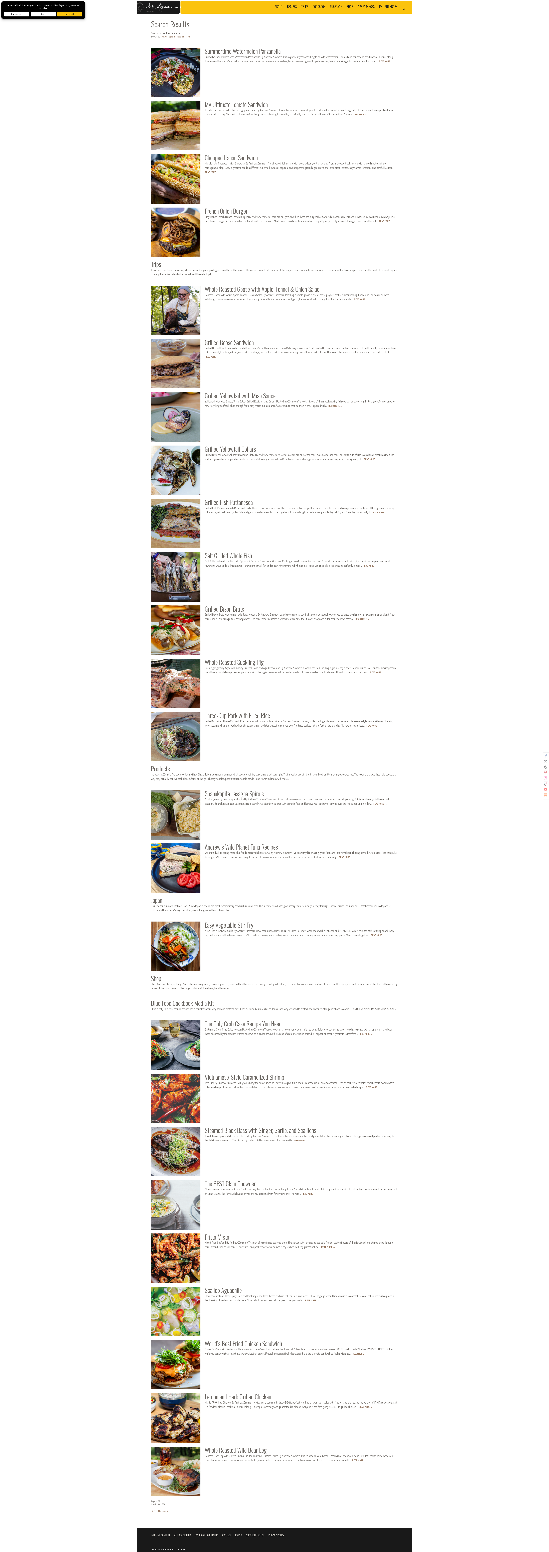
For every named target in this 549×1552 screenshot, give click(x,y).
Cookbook (319, 6)
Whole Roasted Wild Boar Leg (236, 1450)
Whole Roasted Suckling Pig (234, 662)
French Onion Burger (226, 211)
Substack (336, 6)
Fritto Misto (217, 1236)
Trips (304, 6)
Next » (165, 1511)
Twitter (545, 761)
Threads (545, 767)
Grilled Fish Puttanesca (229, 502)
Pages (170, 36)
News (164, 36)
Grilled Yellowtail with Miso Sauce (240, 395)
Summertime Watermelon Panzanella (243, 51)
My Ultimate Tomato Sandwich (236, 104)
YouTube (545, 789)
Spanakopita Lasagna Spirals (234, 793)
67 (159, 1511)
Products (160, 768)
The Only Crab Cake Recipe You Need (243, 1023)
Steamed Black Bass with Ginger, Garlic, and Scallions (260, 1130)
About (279, 6)
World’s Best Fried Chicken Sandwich (243, 1343)
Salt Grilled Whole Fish (228, 555)
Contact (226, 1535)
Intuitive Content (160, 1535)
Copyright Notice (255, 1535)
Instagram (545, 778)
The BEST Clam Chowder (230, 1183)
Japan (156, 900)
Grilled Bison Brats (224, 608)
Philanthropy (388, 6)
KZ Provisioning (182, 1535)
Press (238, 1535)
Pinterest (545, 772)
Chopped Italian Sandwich (231, 157)
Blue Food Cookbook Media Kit (182, 1003)
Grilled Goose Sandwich (229, 342)
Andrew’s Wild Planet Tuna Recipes (241, 846)
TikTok (545, 784)
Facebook (545, 756)
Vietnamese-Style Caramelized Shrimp (244, 1077)
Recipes (292, 6)
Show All (186, 36)
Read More (386, 61)
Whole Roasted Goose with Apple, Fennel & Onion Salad (262, 289)
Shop (350, 6)
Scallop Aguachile (223, 1290)
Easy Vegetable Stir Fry (229, 925)
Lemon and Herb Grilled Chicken (238, 1396)
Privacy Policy (276, 1535)
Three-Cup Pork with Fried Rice (237, 715)
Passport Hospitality (206, 1535)
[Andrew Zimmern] (205, 7)
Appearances (366, 6)
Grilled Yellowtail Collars (230, 449)
